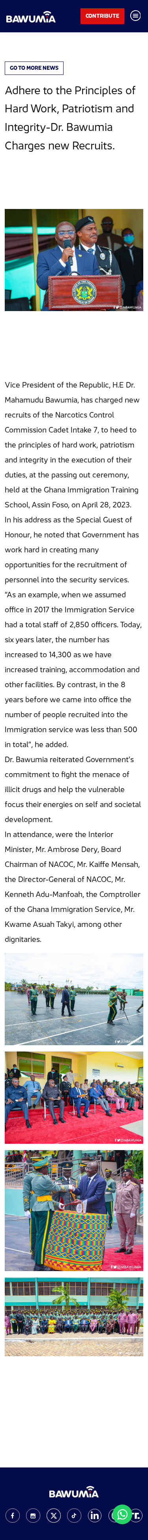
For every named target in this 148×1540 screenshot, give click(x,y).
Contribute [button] (102, 16)
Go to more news (34, 68)
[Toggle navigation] (135, 16)
